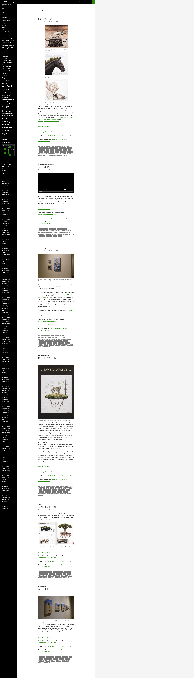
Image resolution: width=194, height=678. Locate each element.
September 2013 (5, 388)
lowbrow (4, 113)
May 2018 (4, 286)
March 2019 (4, 268)
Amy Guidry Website (6, 166)
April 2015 (4, 354)
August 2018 (4, 281)
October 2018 (5, 277)
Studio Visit (10, 38)
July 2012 (4, 414)
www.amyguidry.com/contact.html (47, 132)
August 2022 (4, 210)
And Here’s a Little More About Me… (83, 1)
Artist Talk (45, 166)
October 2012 (5, 408)
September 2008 (5, 497)
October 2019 (5, 256)
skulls (69, 153)
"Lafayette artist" (6, 70)
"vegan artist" (53, 339)
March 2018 (4, 290)
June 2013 (4, 394)
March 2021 (4, 230)
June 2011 (4, 437)
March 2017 (4, 312)
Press (39, 355)
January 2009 (5, 490)
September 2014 (5, 366)
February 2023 (5, 203)
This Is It (43, 247)
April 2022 (4, 216)
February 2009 (5, 488)
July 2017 (4, 305)
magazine (64, 575)
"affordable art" (43, 146)
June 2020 (4, 243)
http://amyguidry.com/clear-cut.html (63, 117)
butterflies (10, 92)
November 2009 (5, 472)
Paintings (40, 16)
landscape (69, 151)
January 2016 (5, 337)
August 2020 (4, 239)
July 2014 (4, 370)
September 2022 (5, 208)
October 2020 (5, 237)
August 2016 (4, 325)
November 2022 (5, 207)
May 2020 (4, 245)
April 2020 (4, 246)
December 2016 (5, 317)
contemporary (51, 232)
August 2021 (4, 223)
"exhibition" (42, 657)
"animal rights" (5, 58)
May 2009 (4, 483)
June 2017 (4, 306)
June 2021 (4, 226)
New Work (45, 18)
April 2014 (4, 375)
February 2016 (5, 335)
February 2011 (5, 444)
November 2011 (5, 428)
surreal (41, 155)
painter (53, 153)
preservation (42, 493)
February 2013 (5, 401)
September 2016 (5, 323)
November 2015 (5, 341)
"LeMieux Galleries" (61, 228)
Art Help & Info (5, 20)
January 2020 (5, 252)
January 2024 (5, 194)
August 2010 (4, 455)
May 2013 (4, 395)
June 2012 (4, 415)
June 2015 (4, 350)
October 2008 (5, 495)
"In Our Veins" (6, 68)
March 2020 (4, 248)
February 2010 (5, 466)
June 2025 (4, 185)
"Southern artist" (52, 230)
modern (11, 113)
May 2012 (4, 417)
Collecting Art (11, 40)
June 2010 (4, 459)
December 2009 (5, 470)
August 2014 (4, 368)
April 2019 (4, 266)
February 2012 (5, 423)
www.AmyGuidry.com (44, 126)
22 (8, 153)
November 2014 (5, 363)
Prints (3, 27)
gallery (49, 342)
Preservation (47, 358)
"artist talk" (52, 228)
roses (64, 153)
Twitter (3, 173)
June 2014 (4, 372)
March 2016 (4, 334)
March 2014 (4, 377)
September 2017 (5, 301)
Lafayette (63, 151)
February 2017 (5, 314)
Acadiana (69, 148)
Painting (59, 153)
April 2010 (4, 463)
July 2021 (4, 225)
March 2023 (4, 201)
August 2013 (4, 390)
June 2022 (4, 212)
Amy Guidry (42, 149)
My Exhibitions (42, 164)
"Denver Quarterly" (54, 486)
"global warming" (53, 148)
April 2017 (4, 310)
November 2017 (5, 297)
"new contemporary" (7, 72)
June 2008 (4, 503)
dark (3, 102)
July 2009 (4, 479)
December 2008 (5, 492)
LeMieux (67, 658)
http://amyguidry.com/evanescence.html (48, 121)
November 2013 (5, 385)
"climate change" (53, 146)
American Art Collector (54, 506)
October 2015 (5, 343)
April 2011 (4, 441)
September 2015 (5, 345)
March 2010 (4, 464)
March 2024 (4, 192)
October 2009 (5, 474)
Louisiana (41, 153)
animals (41, 341)
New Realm (10, 115)
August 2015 (4, 346)
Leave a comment (55, 21)
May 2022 (4, 214)
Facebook (4, 168)
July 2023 (4, 197)
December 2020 (5, 234)
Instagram (4, 170)
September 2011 (5, 432)
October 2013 (5, 386)
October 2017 (5, 299)
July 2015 (4, 348)
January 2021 (5, 232)
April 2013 (4, 397)
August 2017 (4, 303)
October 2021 (5, 221)
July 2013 (4, 392)
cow (65, 149)
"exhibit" (61, 335)
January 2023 (5, 205)
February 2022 (5, 217)
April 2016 (4, 332)
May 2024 (4, 190)
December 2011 (5, 426)
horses (55, 342)
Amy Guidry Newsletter (7, 164)
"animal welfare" (43, 228)
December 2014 (5, 361)
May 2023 (4, 199)
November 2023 (5, 196)
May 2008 (4, 504)
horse (57, 151)
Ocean (46, 344)
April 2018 (4, 288)
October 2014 (5, 365)
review (43, 297)
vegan (65, 155)
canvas (8, 95)
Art (47, 149)
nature (47, 153)
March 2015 (4, 355)
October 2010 (5, 452)
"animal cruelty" (11, 56)
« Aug (4, 156)
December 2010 (5, 448)
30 (10, 154)
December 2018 (5, 274)
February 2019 (5, 270)
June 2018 (4, 285)
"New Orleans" (42, 230)
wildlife (9, 134)
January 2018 (5, 294)
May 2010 (4, 461)
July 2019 (4, 261)
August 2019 (4, 259)
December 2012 (5, 404)
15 (8, 151)
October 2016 (5, 321)
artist (52, 149)
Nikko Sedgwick (5, 45)
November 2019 (5, 254)
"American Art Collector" (45, 572)
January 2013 (5, 403)
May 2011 (4, 439)
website (71, 310)
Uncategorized (50, 164)
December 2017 (5, 296)
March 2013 (4, 399)
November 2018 (5, 276)
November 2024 (5, 188)
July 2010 (4, 457)
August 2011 (4, 434)
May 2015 (4, 352)
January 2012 (5, 424)
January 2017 (5, 315)
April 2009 (4, 484)
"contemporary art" (64, 146)
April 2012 (4, 419)
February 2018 (5, 292)
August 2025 (4, 183)
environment (66, 232)
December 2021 (5, 219)
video (60, 236)
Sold (3, 29)
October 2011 (5, 430)
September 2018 (5, 279)
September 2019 (5, 257)
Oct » (13, 156)
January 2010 (5, 468)
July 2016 (4, 326)
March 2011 (4, 443)
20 (4, 153)
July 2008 (4, 501)
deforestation (47, 489)
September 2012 (5, 410)
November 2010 (5, 450)
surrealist (54, 155)
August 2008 (4, 499)
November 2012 (5, 406)
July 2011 (4, 435)
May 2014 (4, 374)
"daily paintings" (43, 148)
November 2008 (5, 493)
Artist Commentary (8, 2)
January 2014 (5, 381)
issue (68, 294)
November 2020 (5, 236)
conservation (59, 149)
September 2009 (5, 475)
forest (52, 151)
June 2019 (4, 263)
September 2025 (5, 181)
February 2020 (5, 250)
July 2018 (4, 283)
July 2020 (4, 241)
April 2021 (4, 228)
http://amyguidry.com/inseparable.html (48, 119)
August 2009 (4, 477)
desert (41, 151)
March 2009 (4, 486)
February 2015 (5, 357)
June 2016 (4, 328)
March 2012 (4, 421)
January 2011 (5, 446)
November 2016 (5, 319)
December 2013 (5, 383)
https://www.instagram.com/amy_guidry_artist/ (60, 135)
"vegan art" (62, 148)
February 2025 (5, 187)
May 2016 (4, 330)
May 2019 (4, 265)
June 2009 (4, 481)
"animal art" (5, 56)
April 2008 (4, 506)
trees (60, 155)
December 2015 (5, 339)
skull (11, 121)
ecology (47, 151)
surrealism (47, 155)
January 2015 (5, 359)
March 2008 (4, 508)
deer (69, 149)
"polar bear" (62, 337)
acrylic (4, 83)
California (4, 95)
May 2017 (4, 308)
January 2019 (5, 272)
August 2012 (4, 412)
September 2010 (5, 454)
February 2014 (5, 379)
